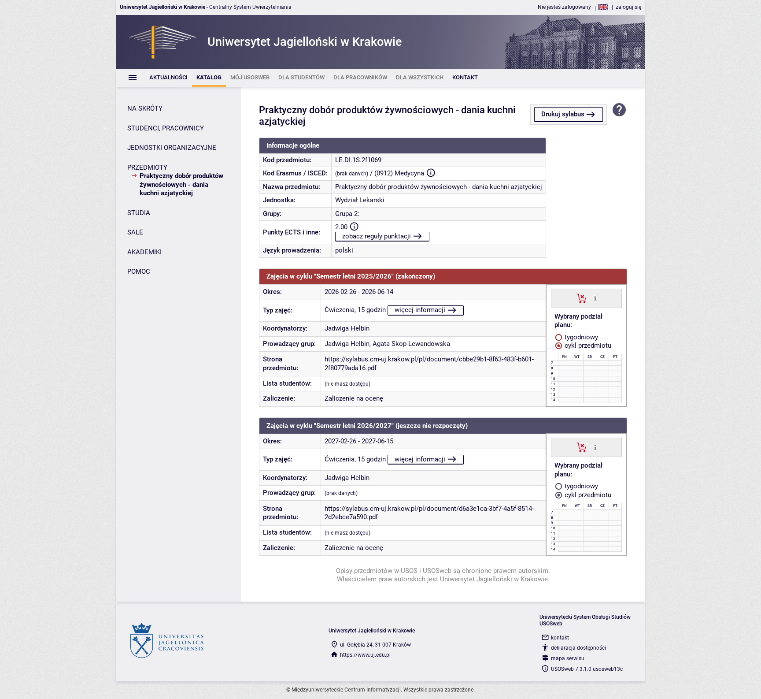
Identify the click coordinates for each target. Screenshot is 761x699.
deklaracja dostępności (578, 648)
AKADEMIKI (144, 252)
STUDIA (138, 213)
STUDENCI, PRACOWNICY (165, 128)
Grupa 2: (347, 214)
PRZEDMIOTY (147, 167)
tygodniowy (580, 337)
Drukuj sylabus (562, 114)
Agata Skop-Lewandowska (411, 344)
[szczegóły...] (595, 298)
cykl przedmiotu (587, 346)
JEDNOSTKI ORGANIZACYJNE (171, 148)
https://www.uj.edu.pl (365, 655)
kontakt (560, 638)
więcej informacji (420, 310)
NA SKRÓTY (145, 108)
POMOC (138, 271)
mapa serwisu (567, 658)
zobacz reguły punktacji (376, 236)
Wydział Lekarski (359, 200)
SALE (135, 232)
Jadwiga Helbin (347, 328)
